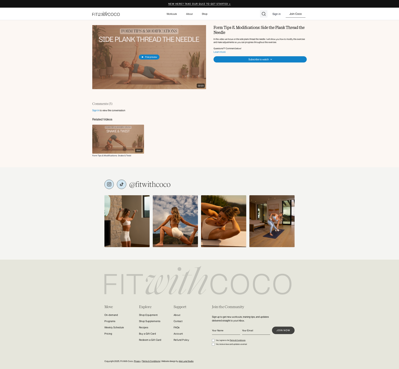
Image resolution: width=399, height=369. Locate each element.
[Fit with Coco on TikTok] (121, 184)
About (189, 13)
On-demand (111, 314)
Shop (204, 13)
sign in (95, 110)
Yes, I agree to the (230, 340)
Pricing (108, 333)
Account (178, 333)
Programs (109, 321)
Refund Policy (181, 339)
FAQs (177, 327)
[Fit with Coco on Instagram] (109, 184)
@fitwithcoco (150, 184)
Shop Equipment (148, 314)
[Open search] (263, 14)
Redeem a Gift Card (150, 339)
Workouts (172, 13)
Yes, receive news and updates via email (231, 344)
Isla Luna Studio (186, 361)
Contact (178, 321)
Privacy (137, 361)
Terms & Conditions (237, 340)
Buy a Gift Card (147, 333)
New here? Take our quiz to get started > (199, 3)
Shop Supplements (150, 321)
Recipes (143, 327)
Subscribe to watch (258, 59)
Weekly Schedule (114, 327)
